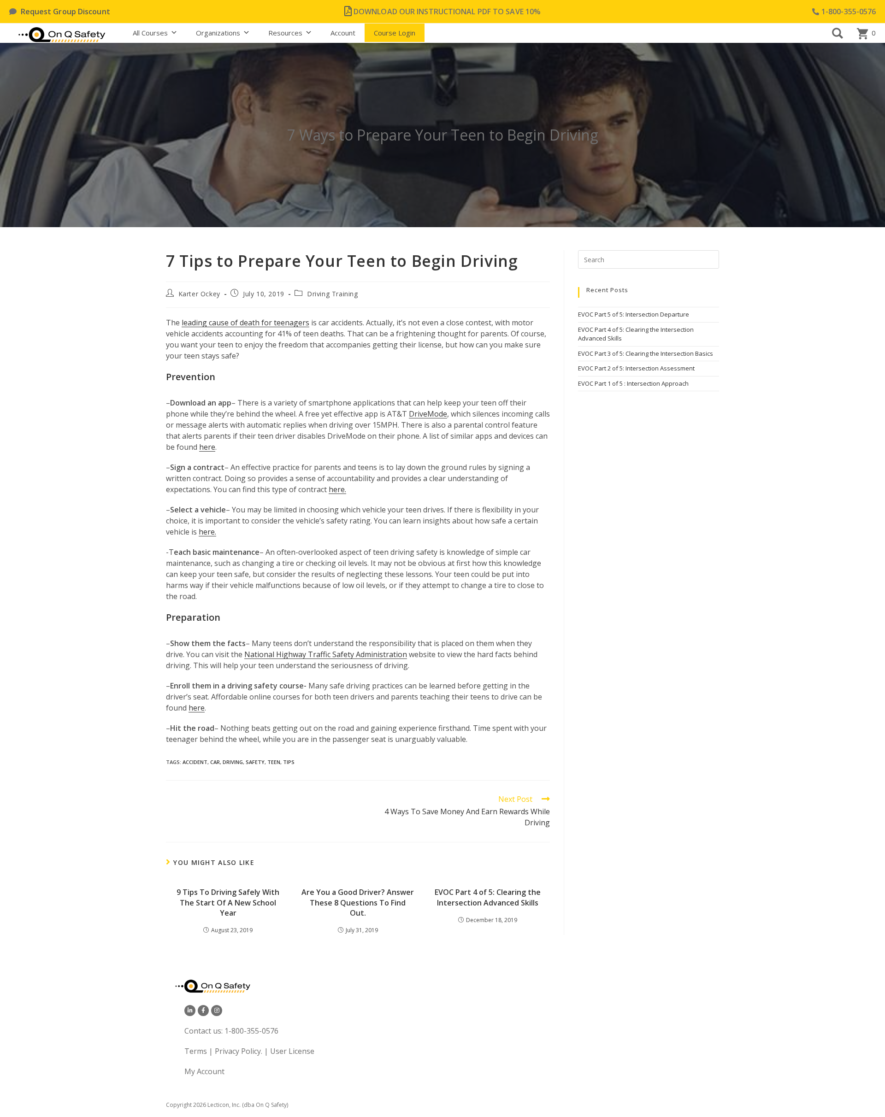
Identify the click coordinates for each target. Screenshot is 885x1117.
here (207, 447)
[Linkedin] (189, 1010)
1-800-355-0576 (251, 1031)
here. (337, 489)
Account (342, 32)
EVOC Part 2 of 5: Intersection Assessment (636, 368)
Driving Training (332, 293)
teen (273, 761)
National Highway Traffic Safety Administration (325, 654)
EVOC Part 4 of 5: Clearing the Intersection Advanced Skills (488, 897)
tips (289, 761)
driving (233, 761)
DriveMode (428, 414)
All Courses (150, 32)
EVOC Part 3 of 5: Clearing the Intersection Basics (645, 353)
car (215, 761)
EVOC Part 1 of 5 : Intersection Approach (633, 383)
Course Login (394, 32)
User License (292, 1051)
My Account (204, 1071)
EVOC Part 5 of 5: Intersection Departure (633, 314)
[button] (837, 33)
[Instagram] (216, 1010)
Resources (285, 32)
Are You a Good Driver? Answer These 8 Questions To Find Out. (357, 902)
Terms (196, 1051)
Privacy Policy (238, 1051)
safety (255, 761)
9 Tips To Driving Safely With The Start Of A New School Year (228, 902)
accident (195, 761)
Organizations (218, 32)
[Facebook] (203, 1010)
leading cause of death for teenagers (245, 322)
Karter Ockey (199, 293)
